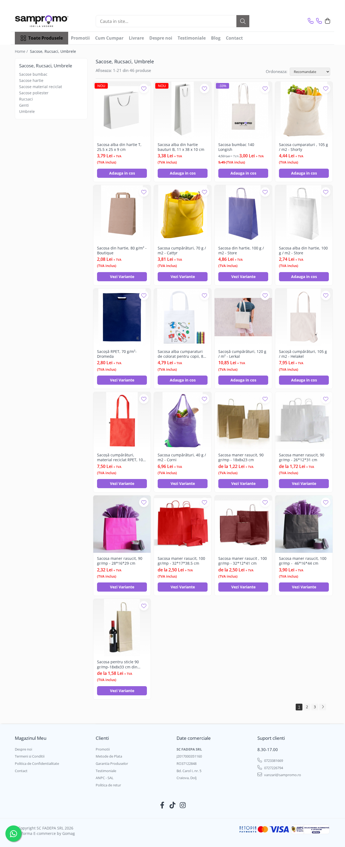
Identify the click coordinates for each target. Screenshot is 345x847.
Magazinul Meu (30, 738)
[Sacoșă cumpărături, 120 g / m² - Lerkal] (243, 317)
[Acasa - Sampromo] (42, 21)
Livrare (136, 38)
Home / (22, 51)
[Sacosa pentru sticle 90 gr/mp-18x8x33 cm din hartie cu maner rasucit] (122, 627)
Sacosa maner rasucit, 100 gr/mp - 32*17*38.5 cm (181, 561)
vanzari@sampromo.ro (282, 774)
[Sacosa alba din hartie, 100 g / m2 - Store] (304, 213)
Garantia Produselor (112, 763)
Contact (234, 38)
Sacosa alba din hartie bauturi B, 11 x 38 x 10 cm (181, 147)
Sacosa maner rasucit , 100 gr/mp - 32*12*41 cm (242, 561)
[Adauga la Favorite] (144, 88)
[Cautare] (242, 21)
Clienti (102, 738)
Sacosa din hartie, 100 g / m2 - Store (241, 250)
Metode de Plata (109, 756)
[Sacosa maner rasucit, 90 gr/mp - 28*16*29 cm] (122, 524)
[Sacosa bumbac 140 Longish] (243, 110)
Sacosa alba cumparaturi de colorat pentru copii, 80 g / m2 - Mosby (181, 354)
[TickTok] (172, 805)
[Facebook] (162, 805)
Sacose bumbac (33, 74)
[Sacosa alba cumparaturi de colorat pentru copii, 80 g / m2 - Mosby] (182, 317)
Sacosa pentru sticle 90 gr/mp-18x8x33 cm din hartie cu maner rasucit (118, 664)
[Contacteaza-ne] (310, 21)
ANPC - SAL (104, 777)
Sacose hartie (31, 80)
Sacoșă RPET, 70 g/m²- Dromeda (117, 354)
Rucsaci (26, 99)
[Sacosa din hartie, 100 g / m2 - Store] (243, 213)
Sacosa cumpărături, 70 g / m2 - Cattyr (182, 250)
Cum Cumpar (109, 38)
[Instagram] (183, 805)
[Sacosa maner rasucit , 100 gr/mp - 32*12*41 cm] (243, 524)
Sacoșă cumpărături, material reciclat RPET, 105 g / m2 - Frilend (121, 457)
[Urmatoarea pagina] (322, 707)
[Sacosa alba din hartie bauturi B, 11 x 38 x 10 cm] (182, 110)
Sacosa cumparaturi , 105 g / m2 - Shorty (303, 147)
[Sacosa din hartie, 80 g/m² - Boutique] (122, 213)
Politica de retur (108, 785)
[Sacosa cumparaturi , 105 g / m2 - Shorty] (304, 110)
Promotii (80, 38)
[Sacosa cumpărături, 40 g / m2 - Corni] (182, 420)
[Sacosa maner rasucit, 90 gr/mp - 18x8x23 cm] (243, 420)
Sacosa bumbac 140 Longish (236, 147)
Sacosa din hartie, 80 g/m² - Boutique (122, 250)
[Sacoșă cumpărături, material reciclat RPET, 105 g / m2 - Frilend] (122, 420)
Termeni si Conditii (29, 756)
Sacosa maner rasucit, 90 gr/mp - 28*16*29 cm (119, 561)
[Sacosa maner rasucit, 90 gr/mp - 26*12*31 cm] (304, 420)
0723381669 (273, 760)
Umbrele (27, 111)
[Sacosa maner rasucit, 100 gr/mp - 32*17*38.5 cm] (182, 524)
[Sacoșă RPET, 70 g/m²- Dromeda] (122, 317)
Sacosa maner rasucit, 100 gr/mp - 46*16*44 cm (302, 561)
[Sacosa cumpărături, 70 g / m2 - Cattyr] (182, 213)
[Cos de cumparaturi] (327, 21)
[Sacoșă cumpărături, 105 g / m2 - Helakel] (304, 317)
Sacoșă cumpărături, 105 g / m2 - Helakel (303, 354)
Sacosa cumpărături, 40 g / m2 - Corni (182, 457)
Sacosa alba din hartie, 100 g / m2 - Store (303, 250)
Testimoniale (192, 38)
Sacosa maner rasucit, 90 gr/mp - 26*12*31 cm (301, 457)
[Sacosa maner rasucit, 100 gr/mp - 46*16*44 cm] (304, 524)
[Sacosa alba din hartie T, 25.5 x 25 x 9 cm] (122, 110)
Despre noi (160, 38)
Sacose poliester (34, 92)
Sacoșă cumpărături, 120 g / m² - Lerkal (242, 354)
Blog (215, 38)
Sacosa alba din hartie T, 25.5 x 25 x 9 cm (119, 147)
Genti (24, 105)
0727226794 (273, 767)
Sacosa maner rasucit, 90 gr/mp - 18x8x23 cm (241, 457)
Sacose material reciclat (40, 86)
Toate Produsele (45, 38)
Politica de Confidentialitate (37, 763)
